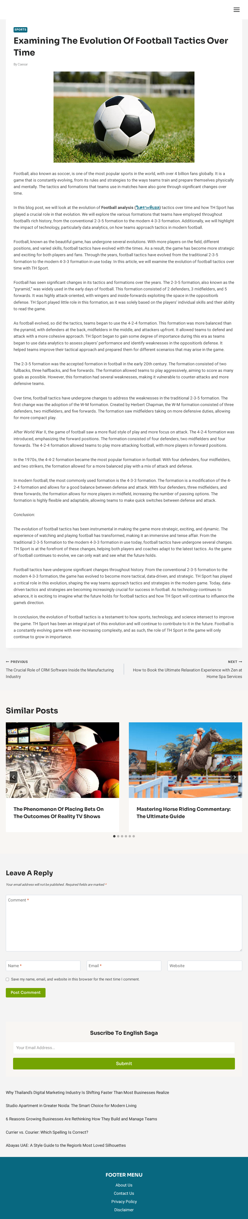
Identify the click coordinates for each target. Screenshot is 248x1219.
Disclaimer (124, 1210)
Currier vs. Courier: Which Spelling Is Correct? (47, 1132)
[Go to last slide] (13, 777)
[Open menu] (236, 10)
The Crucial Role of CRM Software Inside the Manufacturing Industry (60, 670)
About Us (124, 1185)
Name (15, 966)
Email (95, 966)
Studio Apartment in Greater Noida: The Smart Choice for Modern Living (71, 1106)
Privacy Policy (124, 1202)
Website (177, 966)
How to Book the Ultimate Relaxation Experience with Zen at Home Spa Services (187, 670)
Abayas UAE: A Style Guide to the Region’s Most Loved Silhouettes (66, 1145)
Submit (124, 1063)
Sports (20, 30)
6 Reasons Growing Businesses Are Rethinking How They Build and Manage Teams (81, 1119)
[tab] (114, 836)
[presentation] (62, 760)
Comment (18, 900)
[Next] (234, 777)
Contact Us (124, 1193)
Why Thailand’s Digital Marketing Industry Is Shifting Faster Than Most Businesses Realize (87, 1093)
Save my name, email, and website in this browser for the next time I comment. (75, 979)
